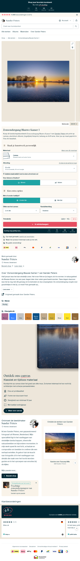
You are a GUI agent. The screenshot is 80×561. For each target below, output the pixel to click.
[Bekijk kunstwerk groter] (72, 43)
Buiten (60, 182)
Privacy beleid (63, 546)
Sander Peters (12, 20)
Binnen (23, 182)
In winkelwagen (42, 224)
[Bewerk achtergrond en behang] (72, 47)
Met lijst (59, 200)
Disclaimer (32, 546)
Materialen (24, 32)
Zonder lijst (23, 200)
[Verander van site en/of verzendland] (77, 15)
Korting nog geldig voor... (39, 230)
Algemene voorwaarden (20, 546)
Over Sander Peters (38, 32)
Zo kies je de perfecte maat (68, 163)
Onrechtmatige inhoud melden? (47, 546)
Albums (15, 32)
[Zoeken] (76, 26)
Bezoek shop (6, 266)
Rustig (5, 304)
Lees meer (18, 266)
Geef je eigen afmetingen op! (21, 174)
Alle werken (6, 32)
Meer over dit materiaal (69, 150)
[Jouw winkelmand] (76, 21)
